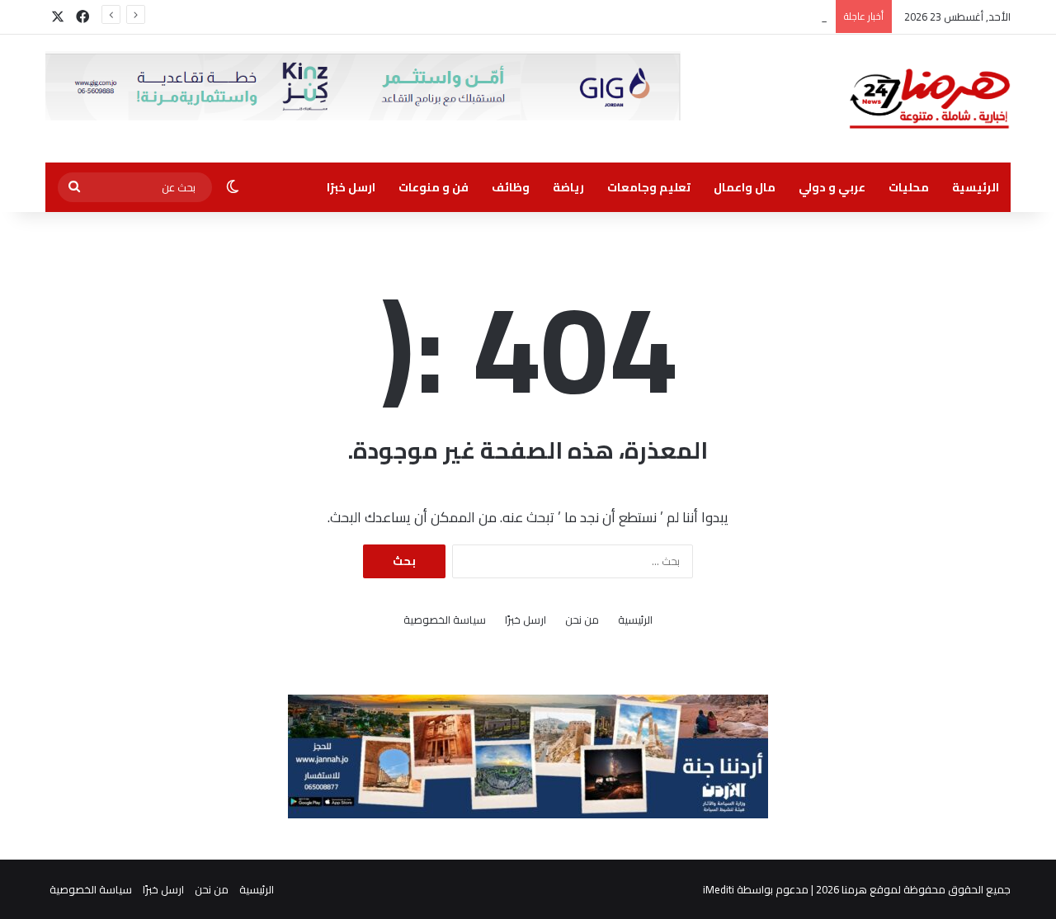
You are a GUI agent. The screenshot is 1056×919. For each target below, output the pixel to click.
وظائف (511, 187)
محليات (909, 187)
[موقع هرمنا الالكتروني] (930, 99)
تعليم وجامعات (649, 187)
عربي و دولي (832, 187)
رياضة (568, 187)
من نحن (582, 620)
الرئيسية (975, 187)
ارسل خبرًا (351, 187)
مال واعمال (745, 187)
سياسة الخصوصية (444, 620)
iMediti (718, 889)
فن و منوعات (433, 187)
